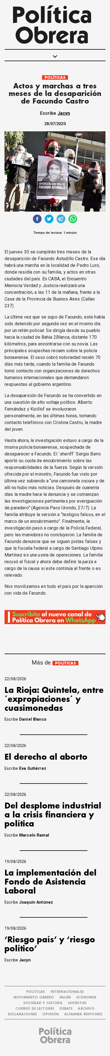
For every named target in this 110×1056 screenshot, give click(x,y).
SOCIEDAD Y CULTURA (42, 1003)
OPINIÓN (50, 1014)
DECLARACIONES (22, 1014)
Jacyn (64, 113)
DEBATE (66, 1008)
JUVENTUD (77, 1003)
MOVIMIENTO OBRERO (34, 997)
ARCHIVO (86, 1008)
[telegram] (60, 219)
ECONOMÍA (86, 997)
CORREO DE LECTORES (34, 1008)
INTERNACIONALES (67, 991)
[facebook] (37, 219)
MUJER (65, 997)
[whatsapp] (72, 219)
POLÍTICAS (55, 77)
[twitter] (49, 219)
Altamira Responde (83, 1014)
